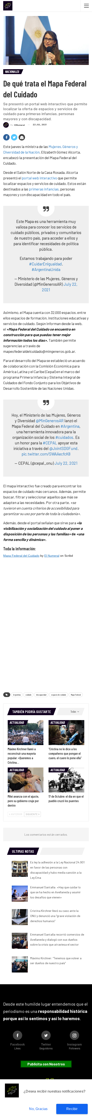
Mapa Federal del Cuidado (21, 555)
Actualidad (17, 722)
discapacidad (41, 694)
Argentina (17, 694)
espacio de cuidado (58, 694)
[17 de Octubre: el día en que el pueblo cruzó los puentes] (66, 779)
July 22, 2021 (66, 463)
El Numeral (51, 555)
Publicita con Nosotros (46, 1064)
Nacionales (12, 71)
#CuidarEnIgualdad (45, 263)
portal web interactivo (39, 178)
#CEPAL (50, 442)
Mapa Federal (76, 694)
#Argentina (70, 426)
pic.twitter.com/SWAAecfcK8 (46, 453)
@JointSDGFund (63, 448)
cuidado (28, 694)
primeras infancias (44, 189)
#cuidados (64, 437)
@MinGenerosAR (50, 420)
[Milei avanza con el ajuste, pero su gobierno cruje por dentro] (25, 779)
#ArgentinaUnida (46, 269)
